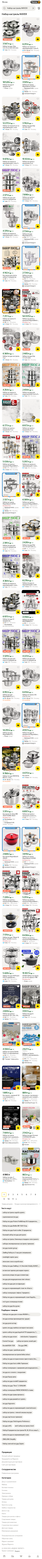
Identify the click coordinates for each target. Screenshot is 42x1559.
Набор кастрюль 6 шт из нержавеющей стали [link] (11, 126)
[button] (39, 8)
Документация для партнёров (12, 1462)
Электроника (6, 1493)
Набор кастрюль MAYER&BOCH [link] (28, 620)
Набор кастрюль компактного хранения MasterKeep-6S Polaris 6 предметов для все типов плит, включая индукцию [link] (11, 1136)
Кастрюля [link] (25, 775)
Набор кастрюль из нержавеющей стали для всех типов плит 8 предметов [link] (10, 584)
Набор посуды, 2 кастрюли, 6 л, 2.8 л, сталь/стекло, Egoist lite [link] (11, 1178)
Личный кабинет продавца (11, 1456)
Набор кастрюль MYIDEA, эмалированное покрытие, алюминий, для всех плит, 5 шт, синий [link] (30, 1054)
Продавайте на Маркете (10, 1459)
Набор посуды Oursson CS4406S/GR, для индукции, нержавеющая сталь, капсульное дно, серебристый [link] (30, 1136)
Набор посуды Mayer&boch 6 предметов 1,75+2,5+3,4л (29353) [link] (30, 276)
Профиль (38, 1556)
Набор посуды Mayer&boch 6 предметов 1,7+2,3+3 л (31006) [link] (29, 234)
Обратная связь (7, 1538)
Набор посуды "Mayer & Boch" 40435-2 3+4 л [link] (11, 938)
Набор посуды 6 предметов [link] (27, 1014)
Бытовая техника (7, 1487)
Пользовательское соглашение (12, 1535)
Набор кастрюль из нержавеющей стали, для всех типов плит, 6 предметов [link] (10, 393)
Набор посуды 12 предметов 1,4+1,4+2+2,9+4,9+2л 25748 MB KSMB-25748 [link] (10, 620)
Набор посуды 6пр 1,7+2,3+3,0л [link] (28, 357)
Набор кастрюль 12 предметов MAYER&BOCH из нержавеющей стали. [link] (10, 319)
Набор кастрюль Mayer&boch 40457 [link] (29, 85)
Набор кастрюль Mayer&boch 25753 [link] (9, 503)
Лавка (12, 1556)
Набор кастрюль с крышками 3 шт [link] (28, 198)
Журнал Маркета (7, 1544)
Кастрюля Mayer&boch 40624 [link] (10, 857)
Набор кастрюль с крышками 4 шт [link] (9, 429)
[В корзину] (18, 39)
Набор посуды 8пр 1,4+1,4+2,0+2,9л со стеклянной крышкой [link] (29, 546)
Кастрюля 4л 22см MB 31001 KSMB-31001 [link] (10, 815)
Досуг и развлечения (9, 1482)
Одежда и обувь (7, 1496)
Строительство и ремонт (10, 1525)
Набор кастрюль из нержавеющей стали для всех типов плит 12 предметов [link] (30, 465)
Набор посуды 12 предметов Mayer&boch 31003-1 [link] (30, 733)
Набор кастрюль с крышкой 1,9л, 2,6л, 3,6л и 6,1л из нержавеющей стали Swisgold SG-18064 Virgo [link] (11, 1014)
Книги (4, 1513)
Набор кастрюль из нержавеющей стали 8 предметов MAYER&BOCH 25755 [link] (30, 47)
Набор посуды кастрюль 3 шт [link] (11, 357)
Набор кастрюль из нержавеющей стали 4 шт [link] (10, 162)
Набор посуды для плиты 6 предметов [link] (9, 198)
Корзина (29, 1556)
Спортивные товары (8, 1519)
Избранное (21, 1556)
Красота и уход (7, 1505)
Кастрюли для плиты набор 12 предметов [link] (10, 276)
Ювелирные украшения (10, 1531)
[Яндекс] (17, 1551)
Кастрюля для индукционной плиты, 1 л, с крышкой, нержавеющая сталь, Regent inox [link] (30, 1178)
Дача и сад (5, 1511)
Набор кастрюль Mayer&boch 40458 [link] (29, 857)
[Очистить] (33, 8)
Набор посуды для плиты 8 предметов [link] (9, 546)
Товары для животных (9, 1522)
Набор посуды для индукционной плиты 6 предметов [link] (30, 393)
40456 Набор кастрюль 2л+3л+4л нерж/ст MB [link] (30, 976)
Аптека (4, 1502)
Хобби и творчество (8, 1508)
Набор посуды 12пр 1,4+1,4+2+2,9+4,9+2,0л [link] (10, 47)
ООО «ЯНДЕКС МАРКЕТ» (15, 1548)
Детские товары (7, 1528)
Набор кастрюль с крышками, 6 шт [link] (28, 429)
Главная (4, 1556)
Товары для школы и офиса (11, 1516)
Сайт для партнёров (8, 1465)
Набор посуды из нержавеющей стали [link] (29, 584)
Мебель (4, 1484)
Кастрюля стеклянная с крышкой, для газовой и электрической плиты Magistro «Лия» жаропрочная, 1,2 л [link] (30, 1096)
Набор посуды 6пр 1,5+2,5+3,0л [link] (28, 126)
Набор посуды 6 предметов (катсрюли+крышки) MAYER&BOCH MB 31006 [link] (10, 85)
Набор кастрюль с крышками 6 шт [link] (28, 162)
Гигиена (4, 1490)
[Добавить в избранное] (18, 19)
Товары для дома (7, 1499)
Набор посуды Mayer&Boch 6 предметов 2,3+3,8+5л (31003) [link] (10, 733)
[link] (13, 1212)
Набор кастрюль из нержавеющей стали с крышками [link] (10, 234)
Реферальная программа (10, 1473)
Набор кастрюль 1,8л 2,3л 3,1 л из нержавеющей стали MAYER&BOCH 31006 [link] (29, 695)
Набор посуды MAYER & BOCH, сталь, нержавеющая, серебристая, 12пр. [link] (11, 776)
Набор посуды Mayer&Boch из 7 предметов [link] (8, 695)
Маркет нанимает (8, 1541)
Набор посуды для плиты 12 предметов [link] (9, 659)
